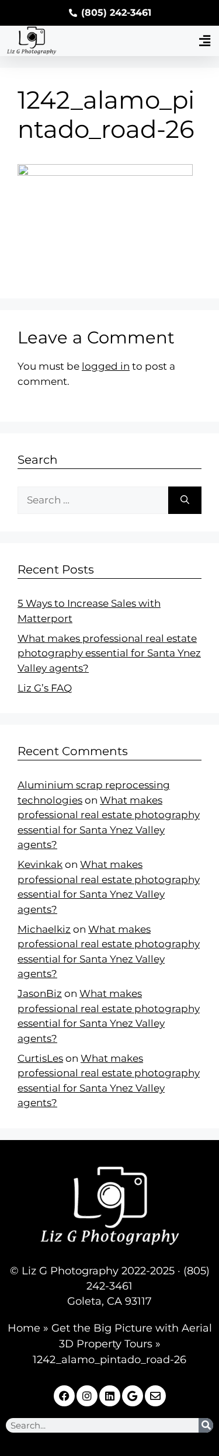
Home (24, 1328)
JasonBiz (40, 993)
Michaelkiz (44, 929)
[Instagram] (87, 1395)
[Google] (132, 1395)
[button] (204, 40)
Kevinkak (40, 864)
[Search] (184, 501)
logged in (106, 366)
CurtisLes (40, 1058)
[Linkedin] (109, 1395)
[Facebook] (64, 1395)
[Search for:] (93, 501)
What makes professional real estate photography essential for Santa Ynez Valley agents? (109, 653)
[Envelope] (155, 1395)
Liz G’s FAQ (45, 688)
